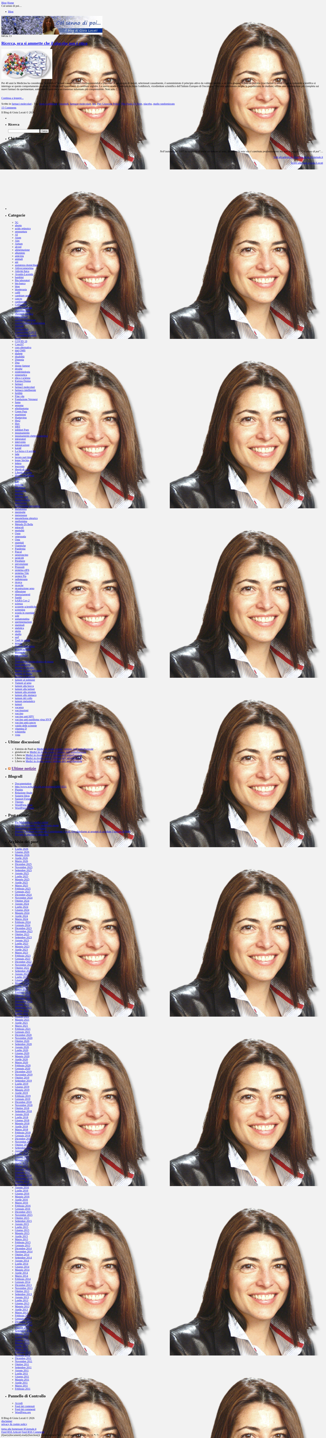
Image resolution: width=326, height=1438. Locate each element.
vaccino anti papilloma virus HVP (33, 719)
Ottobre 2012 (22, 1327)
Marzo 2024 (21, 919)
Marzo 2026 (21, 861)
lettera (18, 463)
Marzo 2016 (21, 1202)
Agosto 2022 (22, 974)
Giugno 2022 (22, 980)
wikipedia (20, 731)
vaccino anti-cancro (25, 722)
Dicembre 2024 (23, 894)
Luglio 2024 (21, 906)
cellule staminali (23, 307)
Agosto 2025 (22, 873)
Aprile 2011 (21, 1382)
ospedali (19, 542)
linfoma (19, 484)
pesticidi (19, 557)
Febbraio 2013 (23, 1315)
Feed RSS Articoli (11, 1432)
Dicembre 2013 (23, 1285)
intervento (20, 442)
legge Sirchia (22, 460)
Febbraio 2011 (22, 1388)
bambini (19, 277)
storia (18, 631)
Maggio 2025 (22, 879)
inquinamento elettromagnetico (31, 435)
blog (17, 286)
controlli (19, 326)
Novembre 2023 (23, 931)
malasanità (20, 490)
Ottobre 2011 (22, 1364)
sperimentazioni (23, 621)
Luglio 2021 (21, 1013)
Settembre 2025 (23, 870)
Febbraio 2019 (23, 1096)
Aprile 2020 (21, 1059)
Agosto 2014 (22, 1260)
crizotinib (64, 103)
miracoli (19, 527)
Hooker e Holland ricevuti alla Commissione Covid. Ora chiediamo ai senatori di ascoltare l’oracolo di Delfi (72, 831)
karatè (18, 448)
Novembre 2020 (23, 1038)
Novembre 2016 (23, 1178)
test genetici (21, 655)
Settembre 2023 (23, 937)
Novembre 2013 (23, 1288)
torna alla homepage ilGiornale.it (18, 1428)
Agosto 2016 (22, 1187)
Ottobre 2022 (22, 967)
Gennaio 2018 (22, 1135)
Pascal (18, 551)
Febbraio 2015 (23, 1242)
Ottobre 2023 (22, 934)
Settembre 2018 (23, 1111)
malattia (19, 493)
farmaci (19, 384)
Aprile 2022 (21, 986)
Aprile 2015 (21, 1236)
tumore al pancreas (25, 676)
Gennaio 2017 (22, 1172)
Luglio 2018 (21, 1117)
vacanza (19, 707)
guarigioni (20, 414)
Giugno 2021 (22, 1016)
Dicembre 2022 (23, 961)
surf (17, 637)
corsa (18, 338)
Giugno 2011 (22, 1376)
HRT (17, 426)
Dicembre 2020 (23, 1035)
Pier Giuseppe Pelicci (108, 103)
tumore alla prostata (25, 692)
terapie (18, 643)
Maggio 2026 (22, 855)
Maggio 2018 (22, 1123)
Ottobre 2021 (22, 1004)
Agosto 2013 (22, 1297)
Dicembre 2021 (23, 998)
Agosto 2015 (22, 1224)
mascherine (21, 503)
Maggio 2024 (22, 913)
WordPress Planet (24, 808)
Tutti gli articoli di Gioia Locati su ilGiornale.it (298, 157)
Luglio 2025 (21, 876)
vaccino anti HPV (24, 716)
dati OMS (20, 350)
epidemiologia (22, 371)
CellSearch (21, 304)
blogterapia (21, 289)
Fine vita (19, 396)
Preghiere (20, 560)
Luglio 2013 (21, 1300)
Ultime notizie (24, 768)
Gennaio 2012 (22, 1355)
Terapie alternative (25, 646)
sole (17, 615)
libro (17, 478)
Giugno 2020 (22, 1053)
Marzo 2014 (21, 1275)
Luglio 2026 (21, 849)
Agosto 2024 (22, 903)
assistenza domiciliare (26, 265)
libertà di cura (22, 469)
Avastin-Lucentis (24, 274)
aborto (18, 225)
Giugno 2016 (22, 1193)
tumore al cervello (24, 667)
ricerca (18, 582)
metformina (21, 521)
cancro (18, 298)
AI (16, 234)
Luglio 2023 (21, 943)
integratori (20, 438)
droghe (18, 368)
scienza (19, 603)
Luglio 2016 (21, 1190)
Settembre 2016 (23, 1184)
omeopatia (20, 536)
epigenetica (21, 374)
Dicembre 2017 (23, 1138)
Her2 (17, 420)
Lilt (17, 481)
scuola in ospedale (24, 612)
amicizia (19, 255)
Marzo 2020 (21, 1062)
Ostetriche (20, 545)
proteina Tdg (22, 573)
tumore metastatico (25, 701)
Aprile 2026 (21, 858)
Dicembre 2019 (23, 1071)
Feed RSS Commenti (33, 1432)
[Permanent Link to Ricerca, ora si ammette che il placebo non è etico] (26, 78)
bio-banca (20, 283)
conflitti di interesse (25, 320)
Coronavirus (21, 329)
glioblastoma (22, 408)
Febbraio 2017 (23, 1169)
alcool (18, 246)
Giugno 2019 (22, 1086)
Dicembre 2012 (23, 1321)
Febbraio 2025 (23, 888)
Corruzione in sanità (26, 335)
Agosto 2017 (22, 1150)
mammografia (22, 499)
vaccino (19, 713)
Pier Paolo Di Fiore (131, 103)
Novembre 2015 (23, 1214)
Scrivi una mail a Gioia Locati (307, 162)
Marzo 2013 (21, 1312)
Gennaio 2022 (22, 995)
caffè (17, 292)
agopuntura (21, 231)
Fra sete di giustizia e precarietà (31, 834)
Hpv (17, 423)
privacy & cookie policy (14, 1424)
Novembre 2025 (23, 867)
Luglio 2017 (21, 1154)
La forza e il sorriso (25, 451)
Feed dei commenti (25, 1409)
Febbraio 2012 (23, 1352)
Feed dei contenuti (25, 1406)
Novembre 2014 (23, 1251)
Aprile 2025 (21, 882)
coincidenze (21, 316)
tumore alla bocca (24, 686)
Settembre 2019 (23, 1080)
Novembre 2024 (23, 897)
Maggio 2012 (22, 1343)
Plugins (19, 789)
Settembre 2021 (23, 1007)
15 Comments (8, 107)
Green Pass (21, 411)
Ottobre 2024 (22, 900)
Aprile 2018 (21, 1126)
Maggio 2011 (22, 1379)
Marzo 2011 (21, 1385)
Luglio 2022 (21, 977)
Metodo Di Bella (24, 524)
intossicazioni (22, 445)
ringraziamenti (22, 594)
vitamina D (21, 728)
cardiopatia (21, 301)
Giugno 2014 (22, 1266)
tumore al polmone (25, 679)
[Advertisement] (33, 188)
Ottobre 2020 (22, 1041)
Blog (10, 11)
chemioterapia (22, 310)
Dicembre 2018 (23, 1102)
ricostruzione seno (24, 588)
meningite (20, 512)
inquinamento (22, 432)
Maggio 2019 (22, 1089)
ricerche (19, 585)
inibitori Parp (22, 429)
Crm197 (19, 344)
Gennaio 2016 (22, 1208)
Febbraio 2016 (23, 1205)
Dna (17, 362)
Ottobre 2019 (22, 1077)
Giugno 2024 (22, 910)
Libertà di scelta (23, 472)
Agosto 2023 (22, 940)
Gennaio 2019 (22, 1099)
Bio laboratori (22, 280)
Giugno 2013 (22, 1303)
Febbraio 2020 (23, 1065)
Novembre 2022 (23, 964)
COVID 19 (21, 341)
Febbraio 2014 (23, 1279)
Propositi (19, 567)
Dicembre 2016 (23, 1175)
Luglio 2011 (21, 1373)
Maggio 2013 (22, 1306)
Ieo (94, 103)
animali (19, 259)
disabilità (19, 356)
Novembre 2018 (23, 1105)
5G (16, 222)
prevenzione (21, 564)
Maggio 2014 (22, 1269)
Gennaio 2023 (22, 958)
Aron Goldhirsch (48, 103)
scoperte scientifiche (26, 606)
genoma (19, 405)
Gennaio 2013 (22, 1318)
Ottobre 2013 (22, 1291)
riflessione (20, 591)
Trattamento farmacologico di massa (34, 661)
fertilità (18, 393)
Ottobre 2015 (22, 1218)
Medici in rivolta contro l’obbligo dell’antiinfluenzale (65, 749)
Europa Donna (23, 381)
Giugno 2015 (22, 1230)
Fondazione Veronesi (26, 399)
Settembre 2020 (23, 1044)
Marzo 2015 (21, 1239)
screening (20, 609)
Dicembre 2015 (23, 1211)
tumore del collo (23, 698)
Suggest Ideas (22, 795)
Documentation (23, 783)
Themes (19, 801)
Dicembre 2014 (23, 1248)
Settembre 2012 (23, 1330)
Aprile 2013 (21, 1309)
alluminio (20, 252)
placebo (147, 103)
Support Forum (23, 798)
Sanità (18, 597)
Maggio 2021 (22, 1019)
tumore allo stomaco (26, 695)
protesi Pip (20, 576)
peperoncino (21, 554)
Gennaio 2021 (22, 1032)
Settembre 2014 (23, 1257)
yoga (17, 734)
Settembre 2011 (23, 1367)
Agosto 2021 (22, 1010)
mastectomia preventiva (27, 506)
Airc (17, 240)
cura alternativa (23, 347)
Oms (17, 539)
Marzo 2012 (21, 1349)
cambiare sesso (23, 295)
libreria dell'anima (24, 475)
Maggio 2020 (22, 1056)
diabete (19, 353)
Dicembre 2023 (23, 928)
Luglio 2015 (21, 1227)
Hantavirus (21, 417)
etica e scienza (22, 377)
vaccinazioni (21, 710)
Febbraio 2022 (23, 992)
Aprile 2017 (21, 1163)
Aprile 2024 (21, 916)
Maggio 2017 (22, 1160)
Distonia (19, 359)
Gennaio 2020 (22, 1068)
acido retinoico (23, 228)
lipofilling (20, 487)
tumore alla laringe (25, 689)
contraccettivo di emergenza (30, 323)
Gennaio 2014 (22, 1282)
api (16, 262)
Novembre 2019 (23, 1074)
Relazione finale (23, 792)
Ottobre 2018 (22, 1108)
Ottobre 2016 (22, 1181)
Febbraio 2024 (23, 922)
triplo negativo (22, 664)
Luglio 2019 (21, 1083)
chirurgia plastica (24, 313)
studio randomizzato (164, 103)
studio (18, 634)
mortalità (19, 530)
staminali (19, 625)
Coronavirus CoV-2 (25, 332)
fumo (18, 402)
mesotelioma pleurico (26, 518)
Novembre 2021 (23, 1001)
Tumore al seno (23, 682)
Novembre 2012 (23, 1324)
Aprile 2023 (21, 949)
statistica (19, 628)
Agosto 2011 (22, 1370)
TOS (17, 658)
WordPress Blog (23, 804)
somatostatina (22, 618)
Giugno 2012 (22, 1340)
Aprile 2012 (21, 1346)
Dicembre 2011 (23, 1358)
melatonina (21, 509)
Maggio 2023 (22, 946)
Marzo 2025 (21, 885)
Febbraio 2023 (23, 955)
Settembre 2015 (23, 1221)
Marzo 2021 (21, 1025)
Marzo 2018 (21, 1129)
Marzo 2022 (21, 989)
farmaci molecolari (22, 103)
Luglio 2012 (21, 1336)
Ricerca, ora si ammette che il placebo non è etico (44, 43)
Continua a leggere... (12, 98)
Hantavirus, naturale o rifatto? (31, 828)
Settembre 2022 (23, 971)
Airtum (19, 243)
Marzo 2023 (21, 952)
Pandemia (20, 548)
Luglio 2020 (21, 1050)
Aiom (18, 237)
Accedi (19, 1403)
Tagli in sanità (22, 640)
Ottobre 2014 (22, 1254)
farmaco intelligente (25, 390)
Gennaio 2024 (22, 925)
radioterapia (21, 579)
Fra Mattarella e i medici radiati (31, 822)
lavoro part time (23, 457)
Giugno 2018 (22, 1120)
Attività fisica (22, 271)
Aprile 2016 (21, 1199)
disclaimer (6, 1421)
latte (17, 454)
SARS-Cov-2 (22, 600)
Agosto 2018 (22, 1114)
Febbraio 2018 (23, 1132)
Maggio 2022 (22, 983)
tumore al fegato (23, 673)
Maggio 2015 (22, 1233)
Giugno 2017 (22, 1157)
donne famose (22, 365)
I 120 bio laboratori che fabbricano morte (37, 825)
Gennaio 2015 (22, 1245)
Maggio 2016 (22, 1196)
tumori (18, 704)
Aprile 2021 (21, 1022)
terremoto (20, 652)
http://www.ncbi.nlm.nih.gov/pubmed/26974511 (41, 786)
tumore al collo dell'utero (28, 670)
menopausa (21, 515)
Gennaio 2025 (22, 891)
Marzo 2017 (21, 1166)
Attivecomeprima (24, 268)
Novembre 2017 (23, 1141)
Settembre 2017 (23, 1147)
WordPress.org (23, 1412)
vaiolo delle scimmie (26, 725)
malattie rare (21, 496)
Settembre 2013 (23, 1294)
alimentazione (22, 249)
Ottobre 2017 (22, 1144)
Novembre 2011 (23, 1361)
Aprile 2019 (21, 1093)
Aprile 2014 (21, 1272)
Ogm (17, 533)
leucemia (19, 466)
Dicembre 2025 (23, 864)
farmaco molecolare (80, 103)
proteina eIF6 (22, 570)
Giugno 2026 (22, 852)
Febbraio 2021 (23, 1028)
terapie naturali (23, 649)
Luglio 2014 (21, 1263)
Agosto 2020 (22, 1047)
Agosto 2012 (22, 1333)
